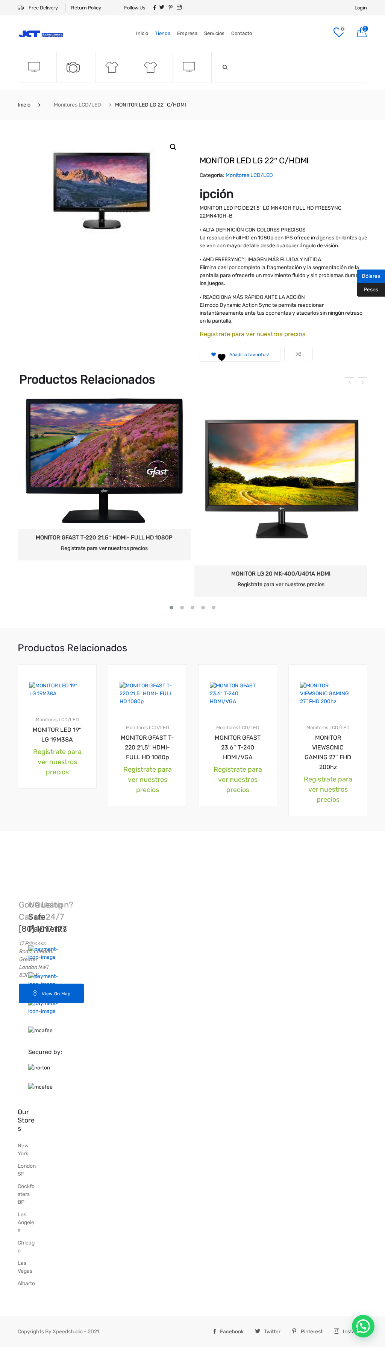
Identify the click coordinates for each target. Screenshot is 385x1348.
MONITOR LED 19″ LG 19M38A (57, 734)
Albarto (26, 1283)
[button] (173, 147)
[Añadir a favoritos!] (76, 671)
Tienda (162, 33)
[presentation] (349, 382)
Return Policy (86, 8)
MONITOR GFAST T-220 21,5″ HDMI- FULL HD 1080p (104, 537)
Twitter (272, 1331)
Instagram (355, 1331)
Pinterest (312, 1331)
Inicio (142, 33)
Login (361, 8)
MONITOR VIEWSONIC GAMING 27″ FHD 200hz (328, 752)
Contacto (241, 33)
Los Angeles (26, 1222)
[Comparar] (298, 354)
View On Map (56, 993)
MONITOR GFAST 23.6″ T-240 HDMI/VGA (238, 747)
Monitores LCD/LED (77, 105)
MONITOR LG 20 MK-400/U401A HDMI (280, 573)
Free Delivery (42, 8)
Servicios (214, 33)
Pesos (367, 289)
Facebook (232, 1331)
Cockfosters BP (26, 1194)
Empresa (187, 33)
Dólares (368, 275)
